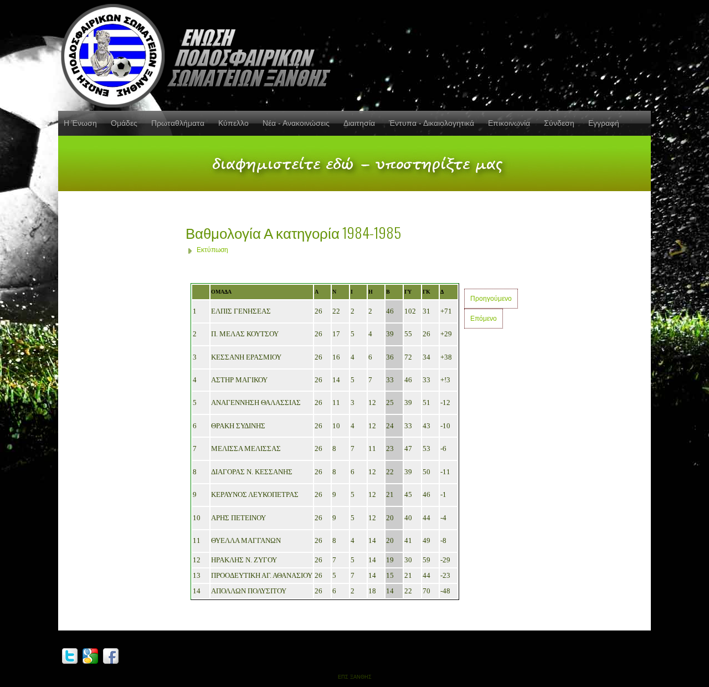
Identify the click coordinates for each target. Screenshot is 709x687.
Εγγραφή (603, 123)
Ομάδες (124, 123)
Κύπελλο (233, 123)
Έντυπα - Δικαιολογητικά (431, 123)
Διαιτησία (359, 123)
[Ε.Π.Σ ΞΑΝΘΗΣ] (199, 53)
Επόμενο (483, 318)
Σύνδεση (559, 123)
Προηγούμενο (491, 299)
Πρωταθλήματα (177, 123)
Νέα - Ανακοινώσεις (296, 123)
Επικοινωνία (509, 123)
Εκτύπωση (212, 250)
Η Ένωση (80, 123)
